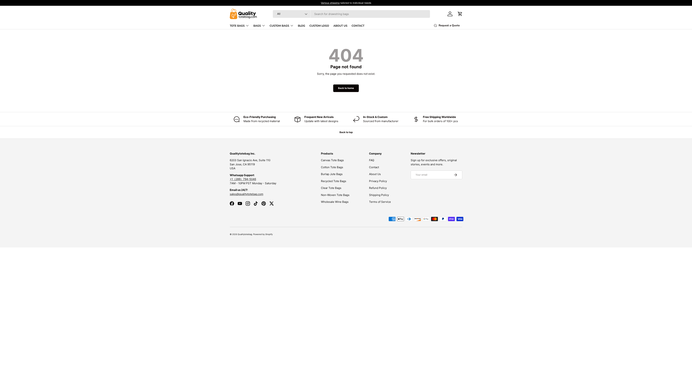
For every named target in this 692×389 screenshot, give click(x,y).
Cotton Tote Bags (332, 167)
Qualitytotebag (245, 234)
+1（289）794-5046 (243, 179)
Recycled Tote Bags (333, 181)
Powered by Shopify (263, 234)
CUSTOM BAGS (279, 26)
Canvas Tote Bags (332, 160)
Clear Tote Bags (331, 188)
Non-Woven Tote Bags (335, 195)
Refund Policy (378, 188)
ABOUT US (340, 26)
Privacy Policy (378, 181)
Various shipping (330, 2)
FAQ (371, 160)
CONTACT (358, 26)
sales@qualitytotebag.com (246, 194)
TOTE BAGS (237, 26)
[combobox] (351, 14)
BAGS (257, 26)
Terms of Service (380, 202)
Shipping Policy (379, 195)
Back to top (346, 132)
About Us (375, 174)
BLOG (301, 26)
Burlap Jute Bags (332, 174)
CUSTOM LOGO (319, 26)
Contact (374, 167)
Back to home (346, 88)
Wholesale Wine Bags (335, 202)
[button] (460, 14)
